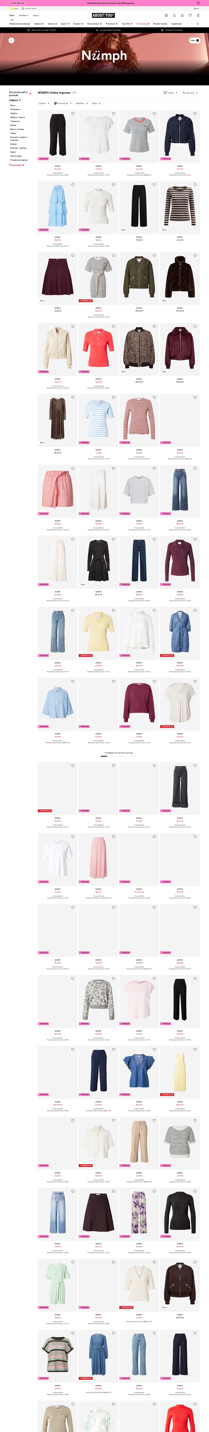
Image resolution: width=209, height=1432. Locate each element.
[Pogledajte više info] (57, 177)
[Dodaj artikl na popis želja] (73, 114)
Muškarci (23, 15)
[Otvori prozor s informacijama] (198, 3)
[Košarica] (198, 15)
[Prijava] (174, 15)
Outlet (16, 8)
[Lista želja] (190, 15)
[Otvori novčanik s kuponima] (166, 15)
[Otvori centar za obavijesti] (182, 15)
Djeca (36, 15)
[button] (170, 93)
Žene (12, 15)
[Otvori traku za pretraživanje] (196, 23)
